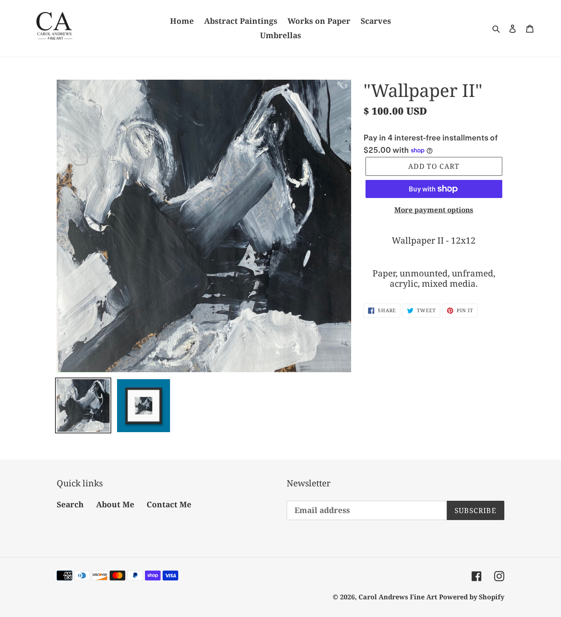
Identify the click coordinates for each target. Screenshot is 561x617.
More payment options (433, 209)
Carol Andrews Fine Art (398, 596)
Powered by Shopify (471, 596)
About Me (115, 504)
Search (70, 504)
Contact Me (169, 504)
